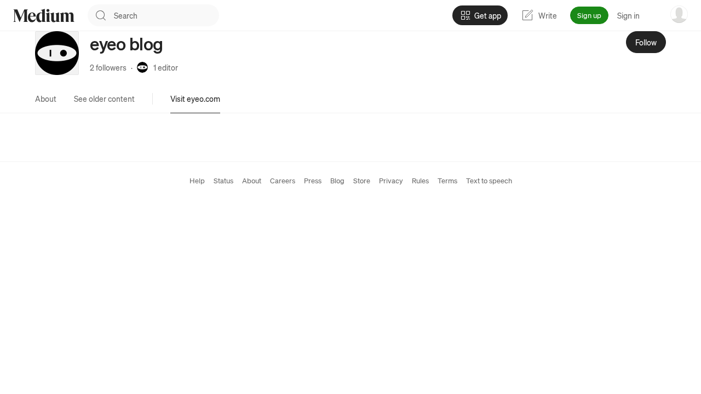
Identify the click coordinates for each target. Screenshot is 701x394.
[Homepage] (43, 15)
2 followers (108, 67)
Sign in (628, 15)
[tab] (45, 98)
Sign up (589, 15)
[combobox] (166, 15)
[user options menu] (679, 14)
